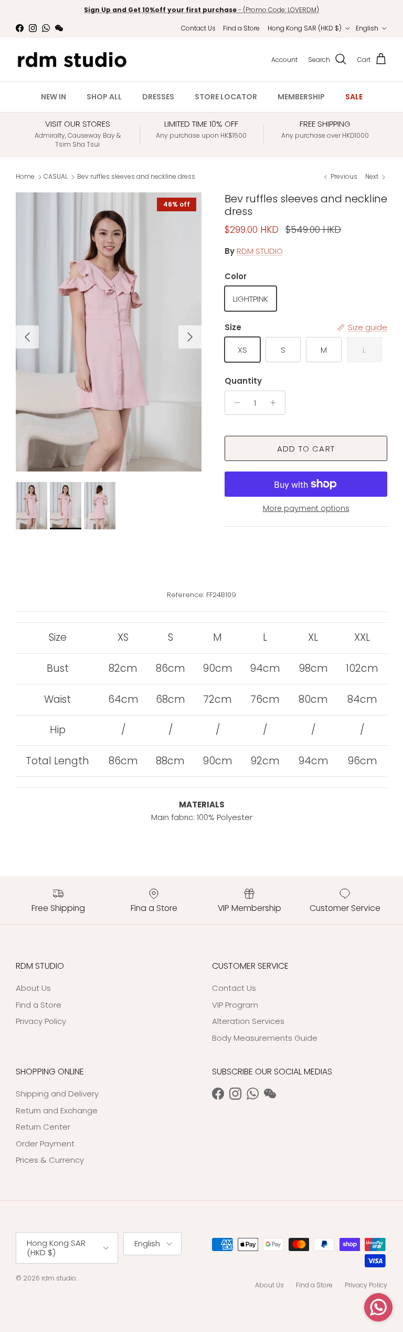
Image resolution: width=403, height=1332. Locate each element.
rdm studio (58, 1278)
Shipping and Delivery (57, 1093)
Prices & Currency (50, 1159)
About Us (33, 987)
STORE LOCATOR (226, 96)
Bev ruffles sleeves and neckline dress (136, 176)
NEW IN (53, 96)
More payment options (306, 508)
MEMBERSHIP (301, 96)
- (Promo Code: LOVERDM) (201, 9)
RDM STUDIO (260, 251)
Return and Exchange (57, 1110)
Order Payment (45, 1143)
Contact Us (198, 28)
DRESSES (158, 96)
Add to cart (306, 448)
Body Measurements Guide (264, 1037)
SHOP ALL (104, 96)
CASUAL (56, 176)
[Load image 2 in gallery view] (109, 332)
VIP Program (235, 1004)
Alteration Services (248, 1021)
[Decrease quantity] (234, 402)
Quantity (243, 380)
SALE (354, 96)
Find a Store (241, 28)
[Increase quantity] (276, 402)
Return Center (43, 1126)
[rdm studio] (72, 59)
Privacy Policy (41, 1021)
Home (25, 176)
